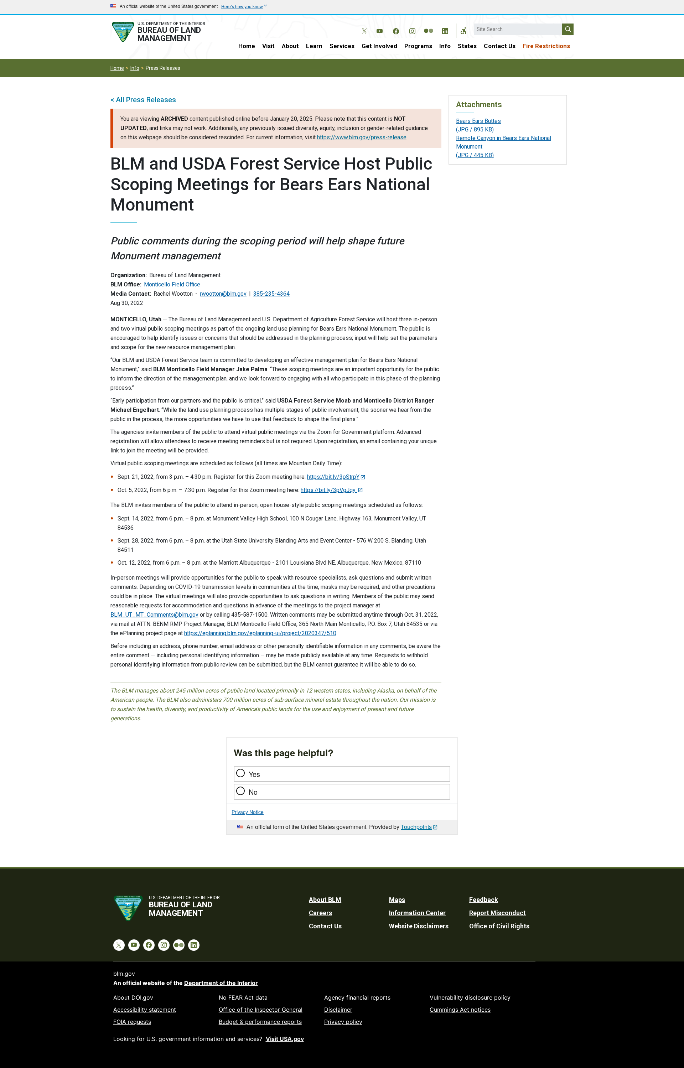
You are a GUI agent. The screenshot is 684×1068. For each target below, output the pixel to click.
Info (445, 46)
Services (342, 46)
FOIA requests (132, 1021)
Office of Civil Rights (499, 926)
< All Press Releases (143, 99)
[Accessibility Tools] (463, 31)
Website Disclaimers (419, 926)
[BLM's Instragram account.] (412, 30)
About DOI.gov (133, 997)
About (290, 46)
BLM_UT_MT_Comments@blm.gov (154, 614)
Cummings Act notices (460, 1009)
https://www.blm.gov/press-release (361, 137)
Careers (320, 913)
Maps (397, 899)
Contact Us (499, 46)
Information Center (417, 913)
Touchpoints (416, 827)
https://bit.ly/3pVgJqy (329, 490)
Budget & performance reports (260, 1021)
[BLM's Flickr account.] (428, 25)
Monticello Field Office (172, 284)
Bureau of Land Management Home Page (166, 32)
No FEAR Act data (243, 997)
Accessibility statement (144, 1009)
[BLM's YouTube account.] (379, 30)
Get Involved (379, 46)
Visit (268, 46)
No (253, 792)
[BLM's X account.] (363, 25)
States (467, 46)
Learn (314, 46)
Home (246, 46)
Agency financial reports (357, 997)
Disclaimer (338, 1009)
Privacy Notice (248, 811)
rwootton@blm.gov (223, 293)
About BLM (325, 899)
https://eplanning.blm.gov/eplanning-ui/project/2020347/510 (260, 633)
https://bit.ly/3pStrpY (333, 476)
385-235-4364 (271, 293)
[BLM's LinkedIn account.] (445, 30)
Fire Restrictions (546, 46)
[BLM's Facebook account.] (395, 30)
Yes (254, 774)
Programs (418, 46)
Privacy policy (343, 1021)
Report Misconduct (497, 913)
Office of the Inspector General (260, 1009)
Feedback (483, 899)
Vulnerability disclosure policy (470, 997)
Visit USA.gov (285, 1038)
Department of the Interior (221, 982)
